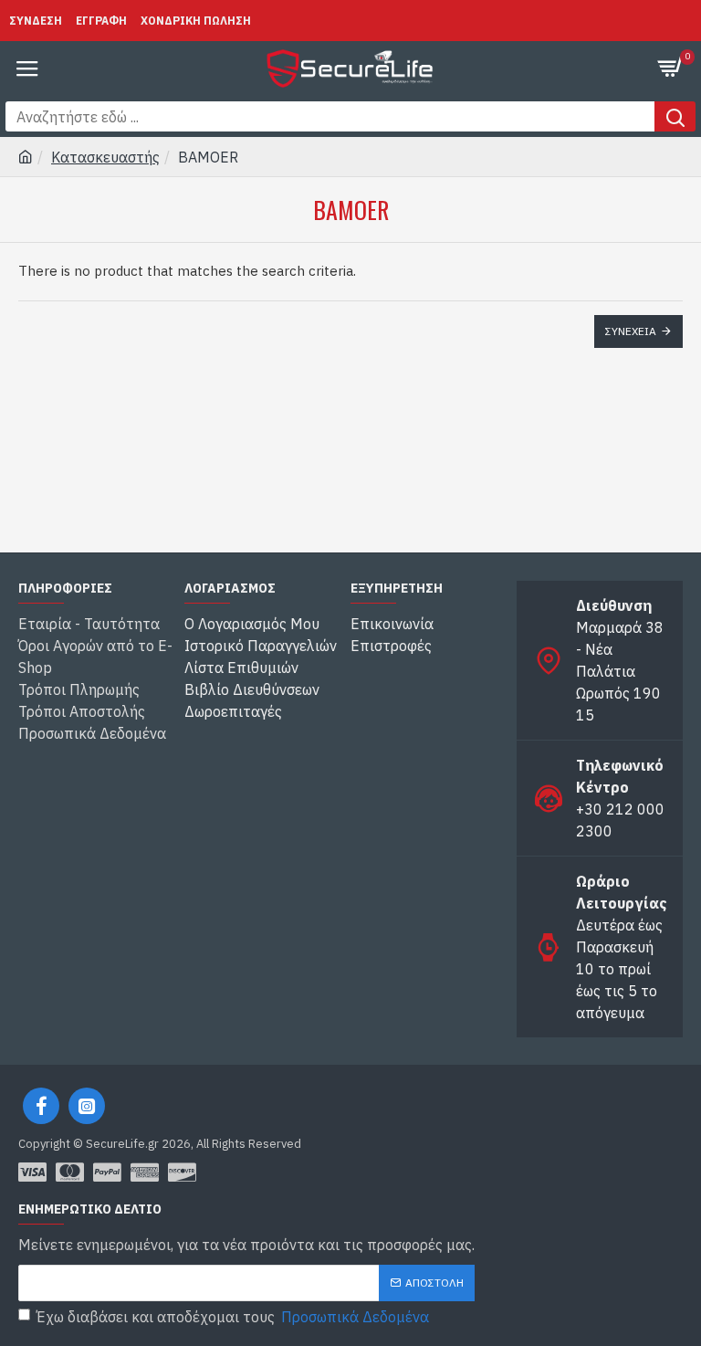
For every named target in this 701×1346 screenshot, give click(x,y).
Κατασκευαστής (105, 157)
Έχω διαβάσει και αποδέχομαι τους (233, 1317)
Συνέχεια (630, 331)
